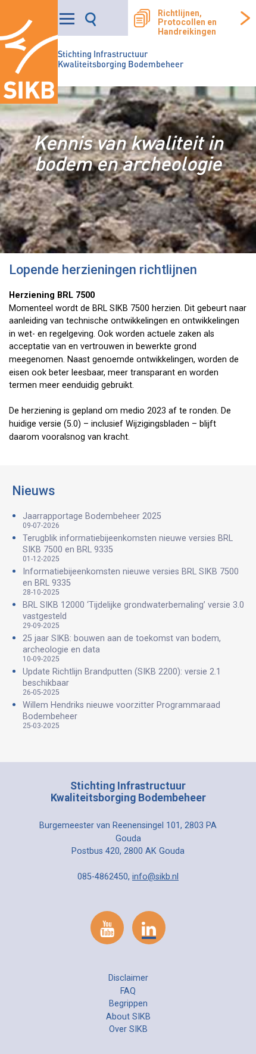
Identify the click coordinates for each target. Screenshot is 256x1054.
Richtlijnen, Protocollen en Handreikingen (187, 22)
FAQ (128, 991)
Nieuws (33, 490)
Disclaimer (128, 978)
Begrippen (128, 1004)
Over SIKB (128, 1029)
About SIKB (128, 1017)
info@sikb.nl (155, 877)
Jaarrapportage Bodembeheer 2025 (92, 520)
